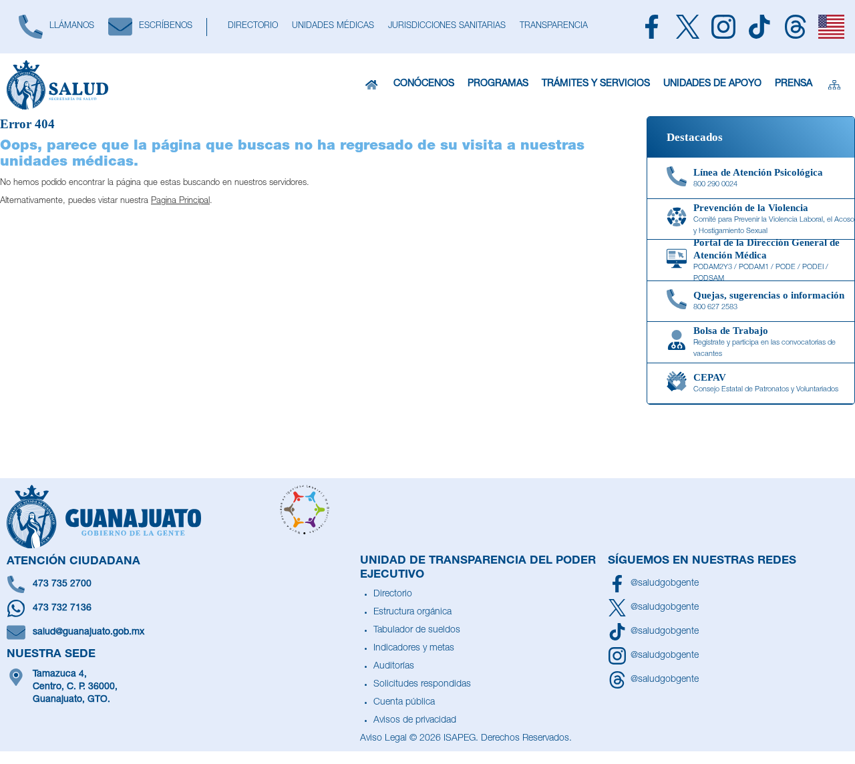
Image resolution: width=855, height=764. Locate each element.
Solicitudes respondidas (422, 684)
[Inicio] (371, 85)
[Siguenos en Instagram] (724, 27)
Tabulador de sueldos (416, 630)
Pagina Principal (180, 201)
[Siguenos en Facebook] (652, 27)
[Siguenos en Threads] (795, 27)
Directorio (392, 594)
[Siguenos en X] (688, 27)
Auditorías (393, 666)
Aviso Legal (383, 738)
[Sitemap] (834, 85)
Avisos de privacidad (414, 720)
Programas (498, 84)
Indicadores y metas (413, 648)
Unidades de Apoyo (712, 84)
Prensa (793, 84)
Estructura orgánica (412, 612)
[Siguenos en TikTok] (759, 27)
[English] (831, 27)
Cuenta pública (404, 702)
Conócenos (423, 84)
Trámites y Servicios (596, 84)
